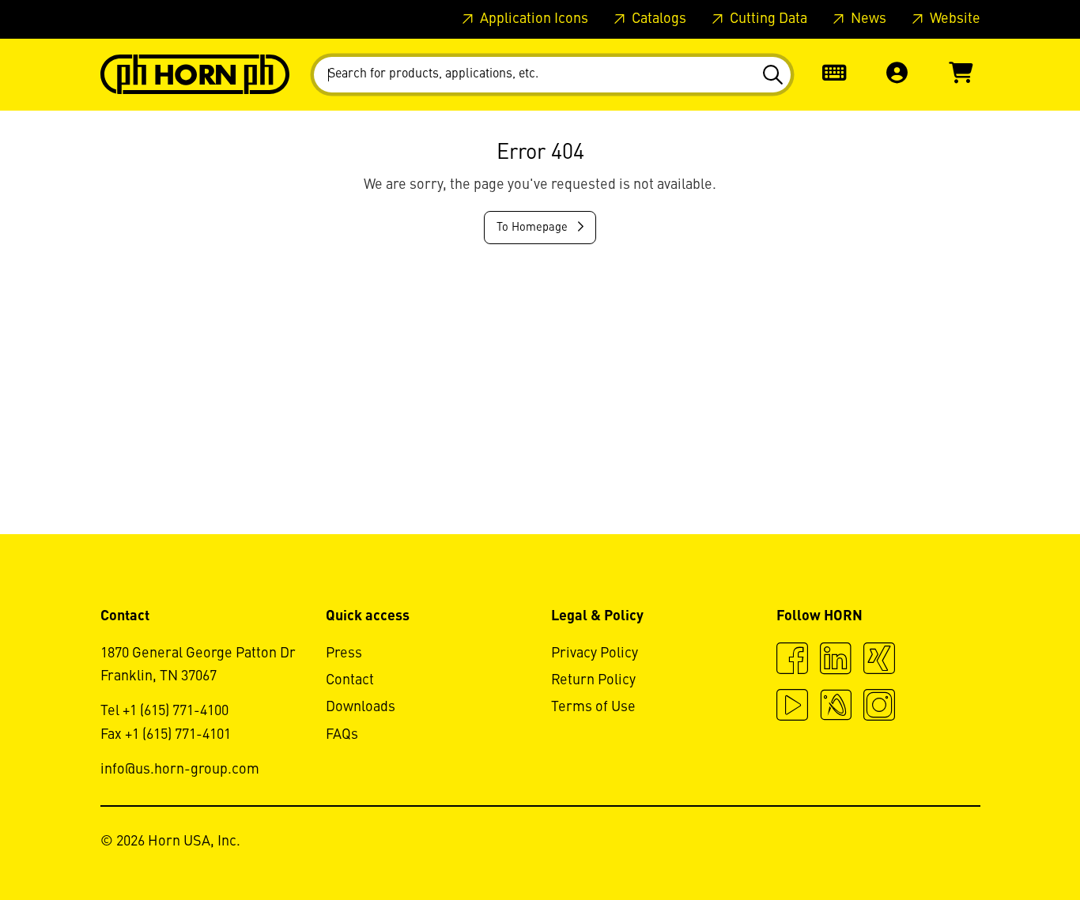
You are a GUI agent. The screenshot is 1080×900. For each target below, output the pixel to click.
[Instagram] (879, 707)
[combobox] (552, 74)
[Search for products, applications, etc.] (772, 75)
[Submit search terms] (772, 75)
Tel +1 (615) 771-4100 (164, 711)
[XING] (879, 660)
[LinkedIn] (836, 660)
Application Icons (532, 19)
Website (953, 19)
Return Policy (593, 680)
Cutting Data (767, 19)
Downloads (360, 707)
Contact (350, 680)
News (867, 19)
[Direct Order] (834, 75)
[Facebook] (792, 660)
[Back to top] (1008, 845)
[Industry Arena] (836, 707)
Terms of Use (593, 707)
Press (344, 653)
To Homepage (534, 227)
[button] (897, 75)
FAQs (342, 735)
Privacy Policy (594, 653)
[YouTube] (792, 707)
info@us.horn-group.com (179, 770)
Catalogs (657, 19)
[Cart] (960, 75)
